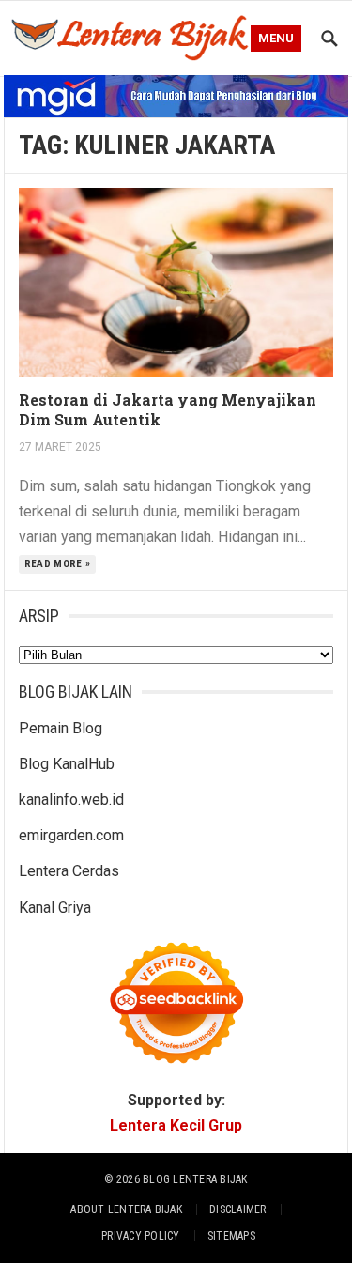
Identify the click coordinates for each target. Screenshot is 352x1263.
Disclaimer (237, 1209)
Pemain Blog (60, 728)
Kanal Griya (55, 907)
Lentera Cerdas (69, 871)
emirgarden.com (71, 835)
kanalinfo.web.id (71, 800)
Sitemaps (231, 1235)
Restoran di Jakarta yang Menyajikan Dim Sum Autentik (167, 409)
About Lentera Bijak (126, 1209)
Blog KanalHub (67, 764)
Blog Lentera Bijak (195, 1179)
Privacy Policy (140, 1235)
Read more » (57, 564)
